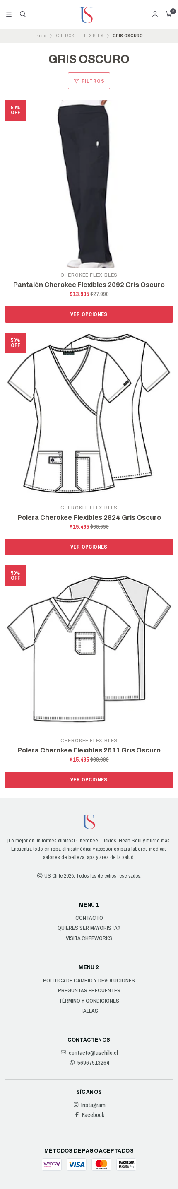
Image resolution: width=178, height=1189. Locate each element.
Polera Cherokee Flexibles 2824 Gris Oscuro (89, 517)
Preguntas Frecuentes (89, 991)
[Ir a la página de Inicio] (89, 14)
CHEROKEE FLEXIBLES (79, 35)
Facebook (93, 1115)
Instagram (93, 1105)
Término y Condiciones (89, 1001)
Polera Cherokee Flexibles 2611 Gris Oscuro (89, 750)
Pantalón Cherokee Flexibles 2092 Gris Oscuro (89, 284)
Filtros (92, 80)
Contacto (89, 918)
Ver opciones (89, 314)
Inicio (40, 35)
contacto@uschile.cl (93, 1053)
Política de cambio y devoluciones (89, 981)
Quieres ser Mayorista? (89, 928)
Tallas (89, 1011)
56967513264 (93, 1063)
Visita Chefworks (89, 938)
